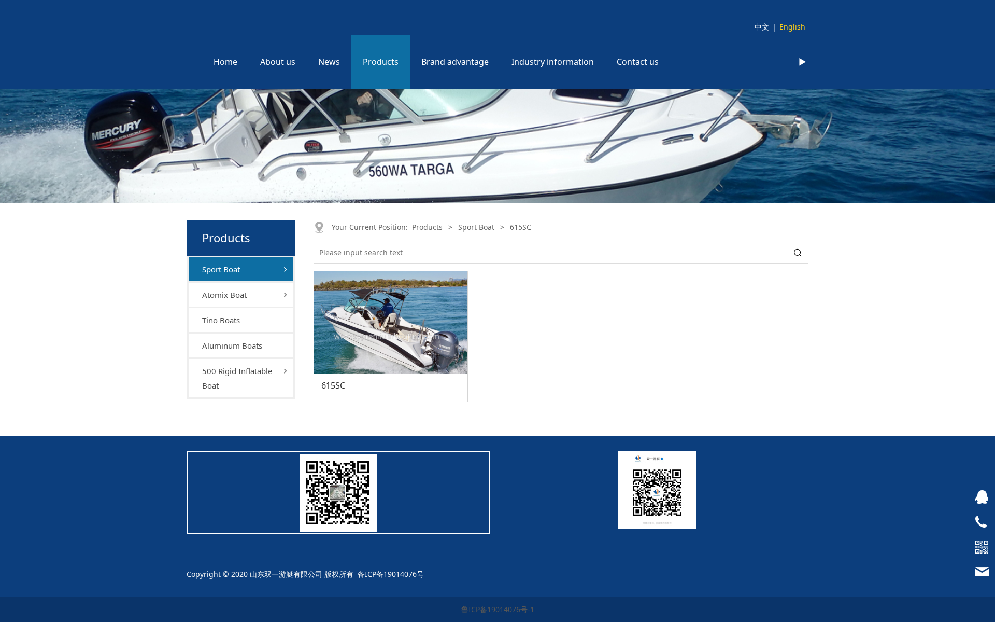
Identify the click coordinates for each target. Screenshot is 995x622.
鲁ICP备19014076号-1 (497, 609)
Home (225, 61)
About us (277, 61)
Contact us (638, 61)
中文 (762, 27)
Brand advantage (455, 61)
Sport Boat (221, 269)
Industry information (552, 61)
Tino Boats (221, 320)
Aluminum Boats (232, 345)
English (792, 27)
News (329, 61)
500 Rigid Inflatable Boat (237, 378)
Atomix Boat (224, 294)
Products (381, 61)
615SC (333, 385)
